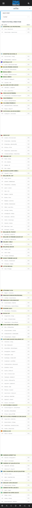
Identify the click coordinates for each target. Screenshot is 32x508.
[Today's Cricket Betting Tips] (6, 505)
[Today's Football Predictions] (2, 505)
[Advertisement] (16, 43)
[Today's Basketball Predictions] (15, 505)
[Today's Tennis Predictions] (11, 505)
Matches (16, 8)
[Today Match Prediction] (16, 3)
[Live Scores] (20, 505)
